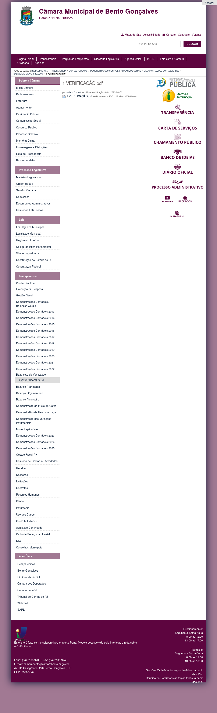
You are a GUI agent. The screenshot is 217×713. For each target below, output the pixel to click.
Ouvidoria (23, 63)
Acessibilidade (151, 34)
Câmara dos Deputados (31, 583)
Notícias (39, 63)
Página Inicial (25, 59)
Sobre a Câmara (29, 80)
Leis (21, 219)
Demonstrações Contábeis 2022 (161, 70)
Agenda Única (133, 59)
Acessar (209, 3)
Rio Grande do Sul (28, 577)
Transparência (47, 59)
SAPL (21, 609)
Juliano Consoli (73, 92)
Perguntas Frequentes (75, 59)
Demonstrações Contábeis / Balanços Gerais (115, 70)
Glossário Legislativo (106, 59)
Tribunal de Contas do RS (33, 597)
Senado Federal (27, 590)
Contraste (184, 34)
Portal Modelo (78, 642)
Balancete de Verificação (28, 73)
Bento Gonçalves (27, 570)
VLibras (196, 34)
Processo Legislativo (32, 170)
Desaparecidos (26, 564)
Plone (27, 646)
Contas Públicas (78, 70)
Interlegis (115, 642)
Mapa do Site (133, 34)
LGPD (150, 59)
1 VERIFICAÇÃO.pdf (79, 96)
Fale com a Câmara (172, 59)
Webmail (22, 603)
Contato (171, 34)
